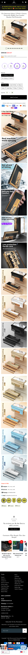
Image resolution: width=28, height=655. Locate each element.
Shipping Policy (4, 588)
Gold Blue (9, 88)
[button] (5, 652)
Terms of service (5, 582)
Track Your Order (5, 586)
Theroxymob (13, 638)
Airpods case (18, 583)
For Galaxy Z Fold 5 (7, 78)
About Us (3, 579)
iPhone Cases (18, 578)
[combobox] (23, 652)
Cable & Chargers (19, 589)
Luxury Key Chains (19, 585)
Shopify (24, 638)
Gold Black (5, 85)
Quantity (3, 92)
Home (16, 574)
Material (3, 72)
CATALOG (17, 576)
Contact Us (3, 580)
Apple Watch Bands (19, 582)
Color (2, 82)
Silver (20, 88)
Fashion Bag (17, 587)
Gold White (13, 85)
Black (20, 85)
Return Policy (4, 591)
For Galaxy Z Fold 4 (7, 75)
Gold (3, 88)
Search (2, 577)
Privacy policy (4, 584)
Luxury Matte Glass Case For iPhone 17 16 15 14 (15, 646)
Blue (15, 88)
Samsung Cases (18, 580)
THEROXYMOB (16, 640)
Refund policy (4, 589)
